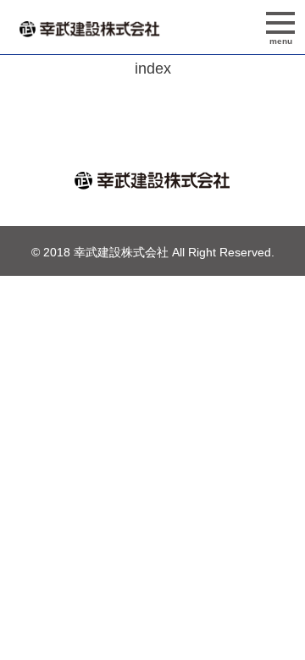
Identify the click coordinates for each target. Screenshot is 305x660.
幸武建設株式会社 (121, 252)
